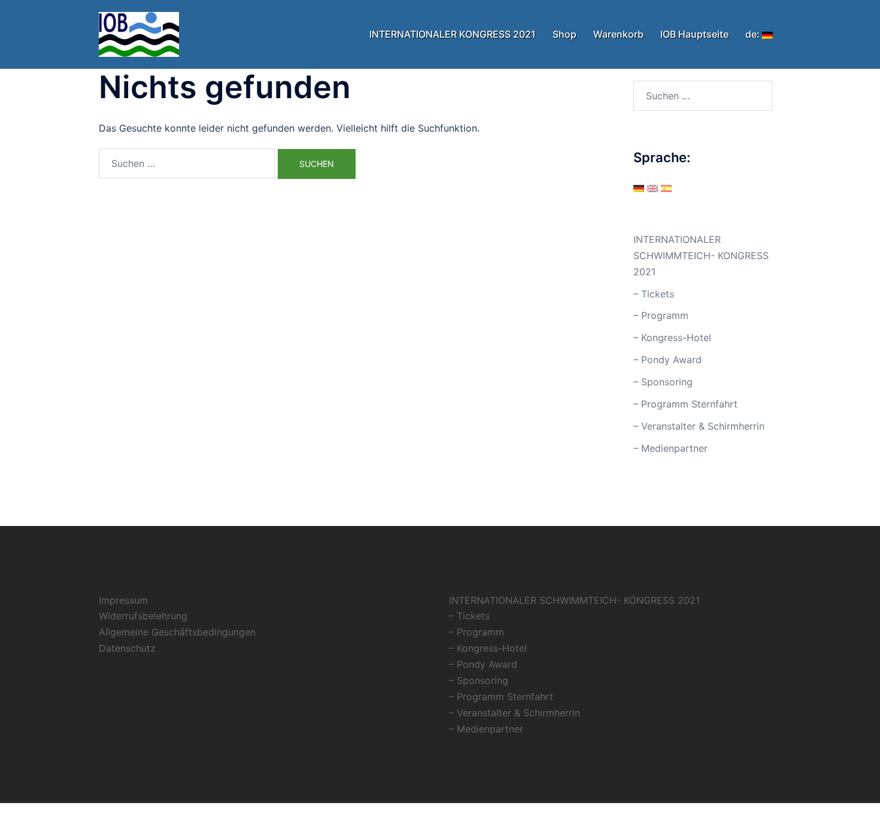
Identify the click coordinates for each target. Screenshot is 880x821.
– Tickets (653, 294)
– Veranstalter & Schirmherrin (698, 426)
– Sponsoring (663, 382)
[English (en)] (652, 187)
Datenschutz (127, 648)
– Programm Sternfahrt (685, 404)
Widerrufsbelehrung (143, 616)
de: (753, 34)
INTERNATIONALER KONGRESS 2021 (452, 34)
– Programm (660, 315)
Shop (564, 34)
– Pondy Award (667, 360)
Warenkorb (618, 34)
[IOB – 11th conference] (139, 33)
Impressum (123, 600)
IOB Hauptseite (694, 34)
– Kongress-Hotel (672, 337)
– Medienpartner (670, 448)
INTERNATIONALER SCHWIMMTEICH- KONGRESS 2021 (701, 255)
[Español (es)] (666, 187)
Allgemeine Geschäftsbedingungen (177, 632)
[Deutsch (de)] (638, 187)
